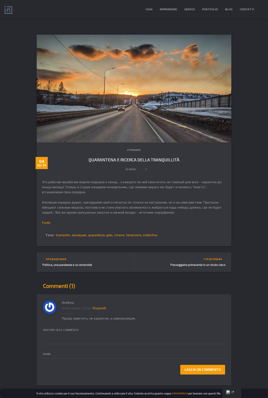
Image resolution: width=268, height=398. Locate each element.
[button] (260, 9)
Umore (119, 235)
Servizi (189, 9)
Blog (229, 9)
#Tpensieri (133, 150)
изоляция (79, 235)
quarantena (96, 235)
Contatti (247, 9)
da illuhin (130, 169)
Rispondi (99, 308)
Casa (149, 9)
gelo (109, 235)
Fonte (46, 223)
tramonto (63, 235)
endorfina (150, 235)
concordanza (180, 393)
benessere (133, 235)
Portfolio (210, 9)
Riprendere (168, 9)
